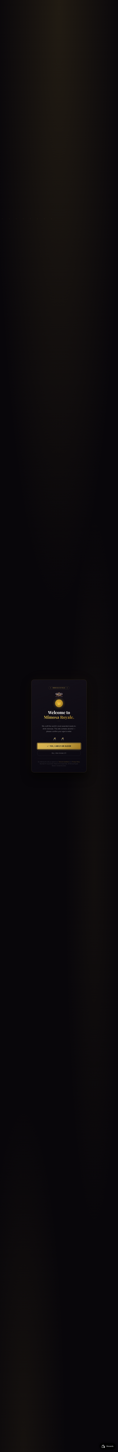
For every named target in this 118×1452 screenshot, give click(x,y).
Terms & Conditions (64, 761)
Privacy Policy (76, 761)
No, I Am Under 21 (59, 753)
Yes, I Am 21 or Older (60, 746)
